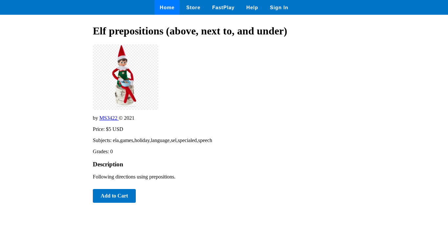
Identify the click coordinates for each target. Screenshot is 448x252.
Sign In (279, 7)
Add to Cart (114, 196)
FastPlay (223, 7)
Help (252, 7)
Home (167, 7)
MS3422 (109, 118)
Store (193, 7)
